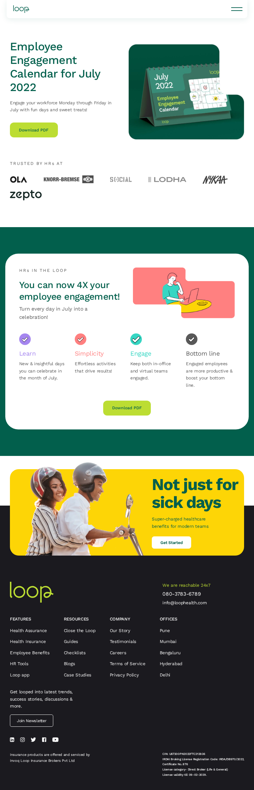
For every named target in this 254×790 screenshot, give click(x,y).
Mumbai (168, 641)
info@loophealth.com (184, 602)
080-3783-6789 (181, 594)
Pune (165, 630)
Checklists (75, 652)
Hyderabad (171, 663)
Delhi (165, 674)
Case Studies (77, 674)
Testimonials (123, 641)
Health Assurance (28, 630)
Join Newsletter (32, 720)
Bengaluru (170, 652)
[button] (237, 9)
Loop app (19, 674)
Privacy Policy (124, 674)
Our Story (120, 630)
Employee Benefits (30, 652)
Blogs (69, 663)
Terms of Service (128, 663)
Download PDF (34, 129)
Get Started (171, 542)
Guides (71, 641)
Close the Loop (80, 630)
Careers (118, 652)
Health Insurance (28, 641)
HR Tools (19, 663)
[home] (21, 9)
